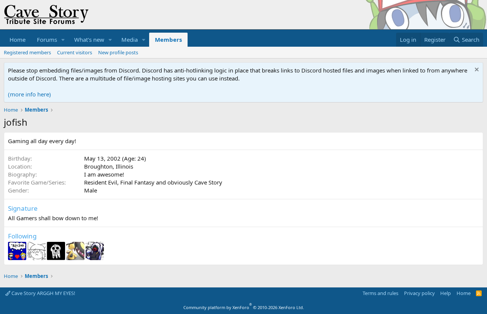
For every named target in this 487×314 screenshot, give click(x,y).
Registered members (27, 52)
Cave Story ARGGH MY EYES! (42, 293)
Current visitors (74, 52)
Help (445, 293)
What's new (89, 39)
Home (17, 39)
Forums (47, 39)
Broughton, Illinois (108, 166)
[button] (63, 40)
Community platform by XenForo (243, 307)
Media (129, 39)
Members (168, 39)
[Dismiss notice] (476, 70)
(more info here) (29, 94)
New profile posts (118, 52)
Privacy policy (419, 293)
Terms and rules (380, 293)
